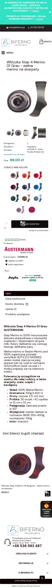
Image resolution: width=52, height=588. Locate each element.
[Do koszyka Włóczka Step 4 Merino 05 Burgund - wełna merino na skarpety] (48, 494)
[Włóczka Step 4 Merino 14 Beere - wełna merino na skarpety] (31, 209)
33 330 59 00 (37, 27)
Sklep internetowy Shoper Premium (26, 586)
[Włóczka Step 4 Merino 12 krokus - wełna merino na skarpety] (20, 209)
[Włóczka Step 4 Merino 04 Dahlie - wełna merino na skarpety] (37, 175)
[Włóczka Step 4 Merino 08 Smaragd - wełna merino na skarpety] (14, 198)
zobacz (35, 11)
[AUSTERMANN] (19, 250)
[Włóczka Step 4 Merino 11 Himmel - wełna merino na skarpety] (37, 198)
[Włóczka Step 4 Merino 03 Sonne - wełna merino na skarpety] (26, 175)
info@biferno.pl (17, 27)
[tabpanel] (26, 376)
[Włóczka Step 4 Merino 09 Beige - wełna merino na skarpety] (26, 198)
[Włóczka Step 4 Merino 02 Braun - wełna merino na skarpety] (14, 175)
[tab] (26, 293)
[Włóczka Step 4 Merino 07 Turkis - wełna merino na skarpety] (37, 186)
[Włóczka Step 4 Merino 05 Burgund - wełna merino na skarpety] (14, 186)
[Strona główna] (16, 43)
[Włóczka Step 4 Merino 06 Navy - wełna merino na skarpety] (26, 186)
